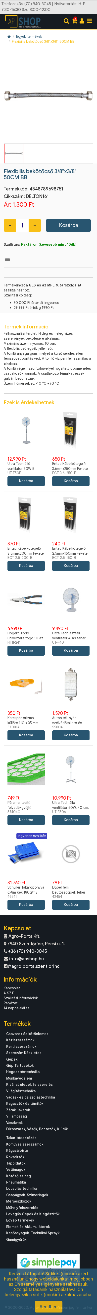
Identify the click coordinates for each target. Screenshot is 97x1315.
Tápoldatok (15, 1163)
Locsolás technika (21, 1188)
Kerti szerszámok (21, 1046)
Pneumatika (16, 1182)
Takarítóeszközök (21, 1138)
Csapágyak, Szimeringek (27, 1195)
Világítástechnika (21, 1091)
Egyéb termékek (29, 36)
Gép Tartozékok (20, 1065)
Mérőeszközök (18, 1201)
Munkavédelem (19, 1078)
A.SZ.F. (9, 993)
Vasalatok (14, 1123)
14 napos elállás (16, 1008)
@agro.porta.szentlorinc (33, 966)
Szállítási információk (21, 998)
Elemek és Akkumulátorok (28, 1227)
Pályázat (10, 1003)
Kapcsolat (12, 988)
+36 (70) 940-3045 (27, 951)
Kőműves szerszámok (24, 1144)
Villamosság (16, 1116)
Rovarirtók (15, 1157)
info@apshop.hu (26, 959)
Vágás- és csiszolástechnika (30, 1097)
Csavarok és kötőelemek (27, 1034)
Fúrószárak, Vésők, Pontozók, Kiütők (37, 1129)
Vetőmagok (15, 1169)
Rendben (48, 1306)
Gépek (11, 1059)
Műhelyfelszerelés (22, 1208)
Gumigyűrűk (16, 1239)
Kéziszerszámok (20, 1040)
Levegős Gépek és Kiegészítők (32, 1214)
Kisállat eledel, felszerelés (29, 1084)
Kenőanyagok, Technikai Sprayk (32, 1233)
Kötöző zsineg (18, 1176)
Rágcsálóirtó (17, 1150)
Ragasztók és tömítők (24, 1103)
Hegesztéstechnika (23, 1072)
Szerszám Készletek (23, 1053)
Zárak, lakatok (18, 1110)
